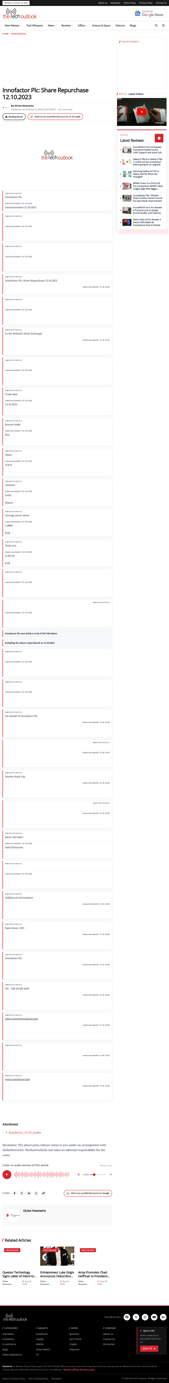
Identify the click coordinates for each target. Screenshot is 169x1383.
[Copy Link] (44, 1193)
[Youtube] (154, 1317)
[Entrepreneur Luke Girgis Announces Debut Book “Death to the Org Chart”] (57, 1256)
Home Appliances (12, 1354)
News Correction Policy (13, 1378)
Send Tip (147, 1348)
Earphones (42, 1333)
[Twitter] (136, 1317)
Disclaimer (115, 2)
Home (5, 34)
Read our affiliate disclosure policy (79, 1369)
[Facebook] (14, 1193)
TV (37, 1354)
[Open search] (156, 25)
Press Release (18, 34)
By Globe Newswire (22, 105)
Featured (74, 1349)
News (51, 25)
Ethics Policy (130, 2)
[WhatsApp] (36, 1193)
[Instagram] (145, 1317)
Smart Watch (43, 1349)
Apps (5, 1349)
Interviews (8, 1333)
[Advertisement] (57, 60)
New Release (12, 25)
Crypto (73, 1344)
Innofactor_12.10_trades (25, 1132)
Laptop (40, 1339)
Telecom (120, 25)
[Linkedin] (163, 1317)
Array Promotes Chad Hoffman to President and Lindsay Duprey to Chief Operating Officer (93, 1274)
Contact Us (161, 2)
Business (74, 1333)
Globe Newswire (34, 1211)
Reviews (66, 25)
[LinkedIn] (29, 1193)
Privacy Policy (145, 2)
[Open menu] (163, 25)
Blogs (133, 25)
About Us (108, 1333)
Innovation (8, 1339)
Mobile (40, 1344)
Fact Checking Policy (38, 1378)
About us (102, 2)
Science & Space (101, 25)
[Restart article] (79, 1174)
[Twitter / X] (22, 1193)
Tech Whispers (34, 25)
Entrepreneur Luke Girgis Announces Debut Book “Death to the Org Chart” (57, 1274)
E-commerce (9, 1344)
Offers (81, 25)
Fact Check (75, 1339)
